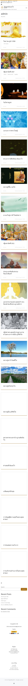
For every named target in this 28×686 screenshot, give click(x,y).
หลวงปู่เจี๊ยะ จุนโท (9, 187)
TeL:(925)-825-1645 (14, 653)
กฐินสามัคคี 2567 (8, 72)
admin (5, 47)
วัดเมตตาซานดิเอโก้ (14, 668)
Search (2, 587)
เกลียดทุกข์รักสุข (8, 491)
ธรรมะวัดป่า (14, 666)
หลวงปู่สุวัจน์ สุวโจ (9, 386)
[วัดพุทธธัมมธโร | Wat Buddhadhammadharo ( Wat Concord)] (2, 7)
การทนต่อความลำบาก (10, 545)
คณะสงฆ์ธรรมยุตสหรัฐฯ (14, 669)
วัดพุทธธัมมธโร (11, 679)
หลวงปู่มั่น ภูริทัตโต (9, 412)
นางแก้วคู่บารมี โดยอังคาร (12, 215)
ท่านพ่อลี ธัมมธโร (9, 465)
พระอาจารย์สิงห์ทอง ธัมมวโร (13, 159)
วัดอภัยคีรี (14, 665)
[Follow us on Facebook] (1, 4)
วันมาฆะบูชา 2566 (9, 41)
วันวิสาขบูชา (7, 102)
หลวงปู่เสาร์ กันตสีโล (10, 360)
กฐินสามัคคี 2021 (8, 243)
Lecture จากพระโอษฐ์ (10, 131)
